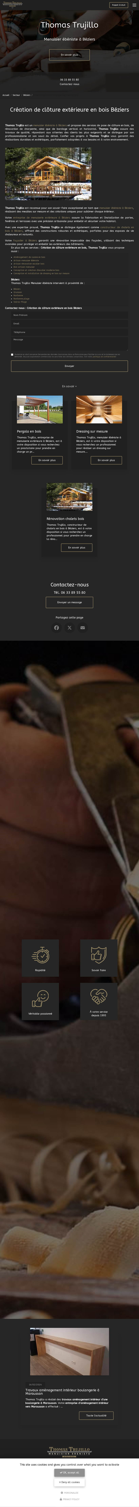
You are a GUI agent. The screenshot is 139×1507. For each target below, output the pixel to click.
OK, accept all (70, 1472)
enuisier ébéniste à (113, 207)
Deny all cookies (70, 1482)
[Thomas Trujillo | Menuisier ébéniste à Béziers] (13, 5)
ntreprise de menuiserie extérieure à (38, 217)
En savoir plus (69, 54)
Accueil (6, 95)
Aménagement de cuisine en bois (29, 257)
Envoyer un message (69, 602)
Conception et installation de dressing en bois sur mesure (41, 273)
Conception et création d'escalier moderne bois (36, 270)
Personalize (71, 1492)
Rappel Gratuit (118, 5)
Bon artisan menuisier (24, 267)
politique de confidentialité (104, 357)
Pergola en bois (29, 431)
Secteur (16, 95)
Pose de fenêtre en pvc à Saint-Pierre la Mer (60, 1390)
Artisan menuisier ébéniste (26, 260)
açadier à (21, 240)
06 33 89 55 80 (69, 79)
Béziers (26, 95)
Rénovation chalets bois (65, 519)
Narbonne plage (21, 299)
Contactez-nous (69, 84)
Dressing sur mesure (92, 431)
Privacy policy (70, 1499)
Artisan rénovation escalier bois (29, 264)
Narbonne (18, 295)
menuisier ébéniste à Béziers (50, 125)
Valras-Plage (20, 302)
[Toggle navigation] (134, 5)
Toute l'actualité (96, 1415)
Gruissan (18, 292)
